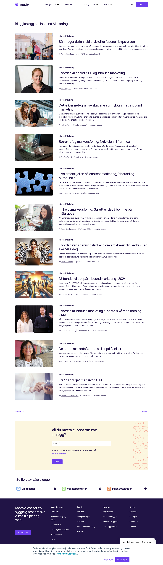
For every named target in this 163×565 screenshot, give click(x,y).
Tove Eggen (66, 89)
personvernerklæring (60, 453)
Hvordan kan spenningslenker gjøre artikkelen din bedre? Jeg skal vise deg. (103, 247)
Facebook (134, 521)
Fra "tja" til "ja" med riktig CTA (81, 380)
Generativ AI (56, 524)
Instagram (134, 516)
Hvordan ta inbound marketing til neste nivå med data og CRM (100, 313)
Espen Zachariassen (69, 229)
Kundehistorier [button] (70, 4)
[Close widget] (156, 538)
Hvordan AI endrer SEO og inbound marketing (92, 73)
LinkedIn (133, 511)
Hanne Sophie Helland (69, 396)
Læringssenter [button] (89, 4)
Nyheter (80, 521)
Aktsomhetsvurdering (86, 526)
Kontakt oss (23, 532)
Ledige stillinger (83, 516)
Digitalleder (108, 511)
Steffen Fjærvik (67, 157)
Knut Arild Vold (66, 193)
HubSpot (54, 511)
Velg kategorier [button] (109, 559)
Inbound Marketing (66, 36)
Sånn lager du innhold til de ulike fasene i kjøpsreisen (97, 42)
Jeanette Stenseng (68, 331)
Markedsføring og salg (58, 518)
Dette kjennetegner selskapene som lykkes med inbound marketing (100, 107)
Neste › (145, 412)
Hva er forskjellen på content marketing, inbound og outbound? (96, 176)
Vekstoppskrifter (110, 526)
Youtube (133, 526)
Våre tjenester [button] (50, 4)
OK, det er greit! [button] (122, 559)
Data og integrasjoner (60, 529)
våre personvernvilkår (67, 553)
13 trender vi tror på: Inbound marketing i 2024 (92, 279)
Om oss (80, 511)
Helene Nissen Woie (69, 125)
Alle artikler (19, 412)
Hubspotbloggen (110, 521)
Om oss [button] (106, 4)
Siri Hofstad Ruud (67, 54)
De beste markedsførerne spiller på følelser (90, 349)
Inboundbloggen (110, 516)
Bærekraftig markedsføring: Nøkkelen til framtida (94, 142)
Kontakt (142, 4)
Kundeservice (56, 534)
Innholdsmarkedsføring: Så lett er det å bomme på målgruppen (95, 211)
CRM (53, 539)
